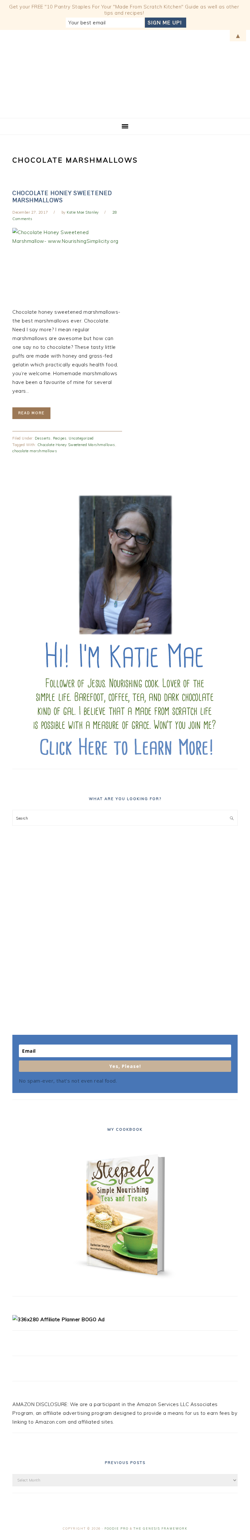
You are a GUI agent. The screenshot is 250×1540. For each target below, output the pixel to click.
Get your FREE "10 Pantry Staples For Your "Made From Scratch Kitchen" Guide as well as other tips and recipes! (124, 10)
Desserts (43, 438)
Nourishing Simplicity (125, 71)
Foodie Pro (116, 1528)
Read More (31, 413)
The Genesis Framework (160, 1528)
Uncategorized (81, 438)
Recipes (60, 438)
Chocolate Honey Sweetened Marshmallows (62, 197)
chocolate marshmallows (34, 451)
